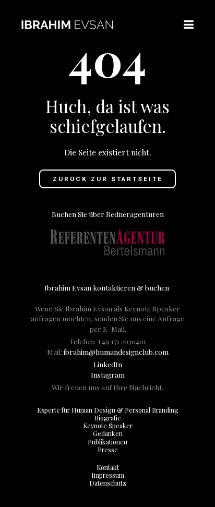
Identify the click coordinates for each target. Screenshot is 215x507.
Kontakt (108, 467)
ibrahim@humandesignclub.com (116, 351)
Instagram (108, 374)
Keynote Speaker (108, 425)
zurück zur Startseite (108, 179)
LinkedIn (107, 364)
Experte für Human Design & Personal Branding (107, 410)
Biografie (107, 418)
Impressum (107, 475)
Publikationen (107, 442)
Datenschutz (107, 483)
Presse (108, 449)
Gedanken (108, 433)
